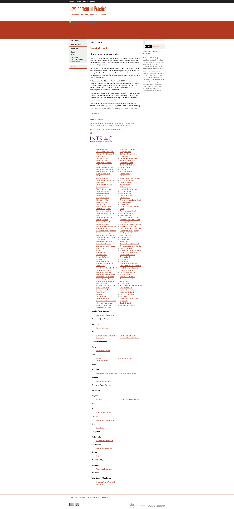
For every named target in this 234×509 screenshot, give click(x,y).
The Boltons (124, 169)
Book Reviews (76, 44)
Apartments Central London (105, 246)
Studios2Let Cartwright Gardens (130, 224)
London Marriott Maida (103, 290)
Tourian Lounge (125, 193)
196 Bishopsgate (125, 187)
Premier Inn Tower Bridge (104, 169)
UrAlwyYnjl (103, 63)
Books (73, 55)
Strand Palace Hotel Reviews (130, 178)
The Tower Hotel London (128, 226)
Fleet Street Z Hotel (126, 248)
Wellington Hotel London (128, 263)
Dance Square (101, 253)
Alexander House (126, 171)
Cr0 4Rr (99, 400)
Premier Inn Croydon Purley (129, 400)
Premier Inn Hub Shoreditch (105, 235)
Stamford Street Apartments (105, 154)
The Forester (124, 259)
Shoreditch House (102, 158)
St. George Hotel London (104, 303)
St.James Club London (127, 277)
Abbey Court (124, 242)
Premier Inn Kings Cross (104, 150)
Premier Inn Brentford (103, 328)
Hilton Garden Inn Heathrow (129, 338)
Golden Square (101, 165)
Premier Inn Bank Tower (104, 242)
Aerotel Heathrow (102, 178)
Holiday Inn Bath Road (127, 336)
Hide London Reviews (103, 413)
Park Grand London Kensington (130, 266)
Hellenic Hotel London (127, 294)
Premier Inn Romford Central (105, 420)
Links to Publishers (77, 59)
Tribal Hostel (100, 292)
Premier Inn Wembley (103, 381)
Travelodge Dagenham (104, 469)
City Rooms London (126, 196)
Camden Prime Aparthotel (128, 158)
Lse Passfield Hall (126, 288)
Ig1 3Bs (98, 358)
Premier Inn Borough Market (105, 274)
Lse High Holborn (102, 220)
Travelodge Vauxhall (103, 222)
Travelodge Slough (126, 163)
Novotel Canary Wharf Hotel (129, 244)
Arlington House (125, 237)
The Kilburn (100, 176)
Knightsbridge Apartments (128, 189)
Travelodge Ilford (102, 361)
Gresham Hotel (101, 259)
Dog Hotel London (126, 303)
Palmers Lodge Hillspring (104, 279)
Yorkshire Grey (125, 239)
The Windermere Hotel (103, 189)
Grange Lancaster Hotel (104, 305)
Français (78, 1)
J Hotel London (125, 198)
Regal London (101, 248)
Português (93, 1)
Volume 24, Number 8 (98, 48)
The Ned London (125, 257)
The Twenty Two (125, 202)
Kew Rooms (100, 428)
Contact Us (104, 498)
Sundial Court (101, 204)
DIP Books (75, 41)
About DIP (74, 48)
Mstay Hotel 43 (125, 283)
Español (85, 1)
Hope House (100, 156)
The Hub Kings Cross (103, 209)
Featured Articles (97, 119)
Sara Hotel (123, 296)
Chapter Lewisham (102, 198)
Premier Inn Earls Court (104, 211)
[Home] (88, 15)
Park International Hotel (128, 211)
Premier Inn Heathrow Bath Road (107, 374)
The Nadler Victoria (102, 299)
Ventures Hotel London (127, 292)
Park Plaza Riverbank (103, 206)
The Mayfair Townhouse (104, 163)
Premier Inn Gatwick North (105, 315)
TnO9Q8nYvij (123, 81)
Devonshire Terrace (102, 257)
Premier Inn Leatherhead (104, 448)
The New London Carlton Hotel (130, 200)
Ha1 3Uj (99, 456)
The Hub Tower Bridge (103, 270)
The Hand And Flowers (127, 180)
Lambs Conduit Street (127, 255)
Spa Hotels (123, 301)
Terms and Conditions (77, 498)
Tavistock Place (101, 255)
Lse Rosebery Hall (102, 193)
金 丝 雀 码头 (100, 266)
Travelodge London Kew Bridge (130, 250)
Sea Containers (125, 274)
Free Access (74, 57)
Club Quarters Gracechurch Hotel (131, 228)
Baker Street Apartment (127, 150)
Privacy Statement (93, 498)
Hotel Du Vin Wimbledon (104, 263)
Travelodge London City (104, 217)
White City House (102, 160)
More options (155, 46)
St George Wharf (125, 191)
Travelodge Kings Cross (104, 185)
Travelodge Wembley (103, 191)
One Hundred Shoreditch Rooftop (107, 268)
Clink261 (99, 250)
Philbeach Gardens (102, 224)
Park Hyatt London (102, 187)
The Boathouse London (104, 307)
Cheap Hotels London (127, 305)
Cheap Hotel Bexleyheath (104, 441)
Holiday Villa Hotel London (105, 281)
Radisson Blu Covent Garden (106, 301)
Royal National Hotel (103, 174)
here (120, 129)
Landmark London (126, 215)
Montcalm (99, 294)
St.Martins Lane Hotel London (130, 217)
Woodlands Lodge (126, 358)
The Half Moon (125, 261)
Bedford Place (125, 174)
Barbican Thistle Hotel (127, 165)
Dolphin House (125, 167)
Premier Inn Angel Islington (129, 253)
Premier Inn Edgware (103, 351)
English (71, 1)
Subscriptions (75, 61)
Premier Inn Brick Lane (104, 272)
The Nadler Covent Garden (129, 299)
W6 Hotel (123, 176)
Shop (73, 52)
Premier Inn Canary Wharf (105, 171)
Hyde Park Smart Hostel (128, 290)
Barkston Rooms (101, 283)
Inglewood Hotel (125, 235)
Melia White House (102, 261)
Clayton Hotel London (127, 272)
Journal (73, 66)
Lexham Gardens (102, 202)
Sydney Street (101, 296)
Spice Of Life (124, 204)
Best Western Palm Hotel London (131, 285)
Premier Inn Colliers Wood (105, 277)
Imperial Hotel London (103, 244)
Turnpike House (125, 152)
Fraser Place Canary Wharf (105, 167)
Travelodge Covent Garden (105, 152)
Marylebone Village (102, 200)
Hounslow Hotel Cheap (128, 374)
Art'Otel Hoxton (101, 196)
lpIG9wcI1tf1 (112, 103)
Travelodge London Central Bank (131, 246)
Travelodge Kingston (127, 213)
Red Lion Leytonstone (127, 160)
